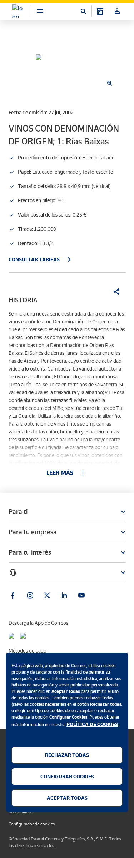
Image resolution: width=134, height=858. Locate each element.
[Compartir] (114, 291)
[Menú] (36, 10)
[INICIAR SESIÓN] (117, 11)
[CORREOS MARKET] (100, 11)
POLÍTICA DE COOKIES (92, 724)
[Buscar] (83, 11)
